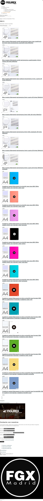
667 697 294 (3, 451)
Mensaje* (1, 437)
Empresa (1, 430)
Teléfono (1, 434)
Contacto (4, 13)
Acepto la (7, 439)
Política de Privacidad (9, 439)
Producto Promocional (10, 10)
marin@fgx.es (3, 450)
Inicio (3, 6)
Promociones (7, 11)
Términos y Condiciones (7, 445)
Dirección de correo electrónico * (6, 432)
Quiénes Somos (5, 7)
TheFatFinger (20, 456)
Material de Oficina (8, 9)
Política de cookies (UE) (6, 448)
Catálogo (4, 8)
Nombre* (2, 428)
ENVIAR (2, 441)
